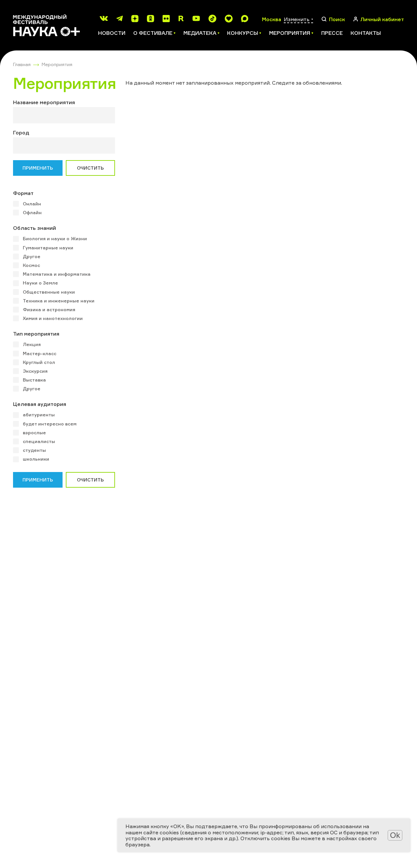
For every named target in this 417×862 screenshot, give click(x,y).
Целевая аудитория (39, 404)
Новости (111, 33)
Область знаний (34, 227)
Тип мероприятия (36, 333)
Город (21, 132)
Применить (37, 168)
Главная (22, 64)
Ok (395, 835)
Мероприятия (57, 64)
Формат (23, 193)
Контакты (366, 33)
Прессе (332, 33)
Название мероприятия (44, 102)
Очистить (90, 168)
